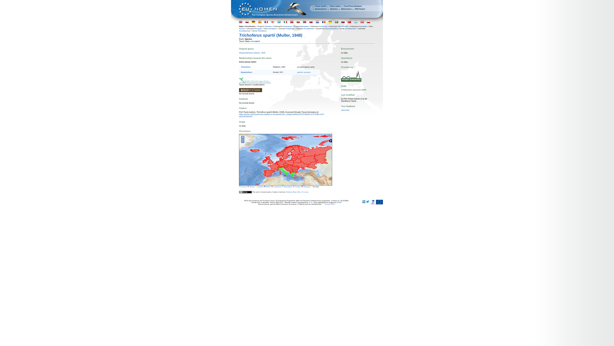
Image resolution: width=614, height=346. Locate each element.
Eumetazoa (287, 26)
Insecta (242, 28)
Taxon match (335, 6)
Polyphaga (290, 28)
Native (268, 187)
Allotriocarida (343, 26)
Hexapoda (363, 26)
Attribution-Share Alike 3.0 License (297, 192)
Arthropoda (304, 26)
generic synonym (304, 72)
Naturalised (288, 187)
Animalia (268, 26)
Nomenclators (321, 9)
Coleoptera (272, 28)
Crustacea (323, 26)
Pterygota (258, 28)
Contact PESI (330, 204)
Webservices (346, 9)
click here (345, 110)
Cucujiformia (309, 28)
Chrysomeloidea (331, 28)
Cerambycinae (244, 31)
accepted (255, 41)
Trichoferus (262, 31)
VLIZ (310, 202)
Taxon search (320, 6)
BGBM (339, 202)
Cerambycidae (350, 28)
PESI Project (360, 9)
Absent (252, 187)
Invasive (298, 187)
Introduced (277, 187)
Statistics (334, 9)
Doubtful (260, 187)
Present (244, 187)
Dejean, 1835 (252, 53)
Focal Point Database (353, 6)
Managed (306, 187)
